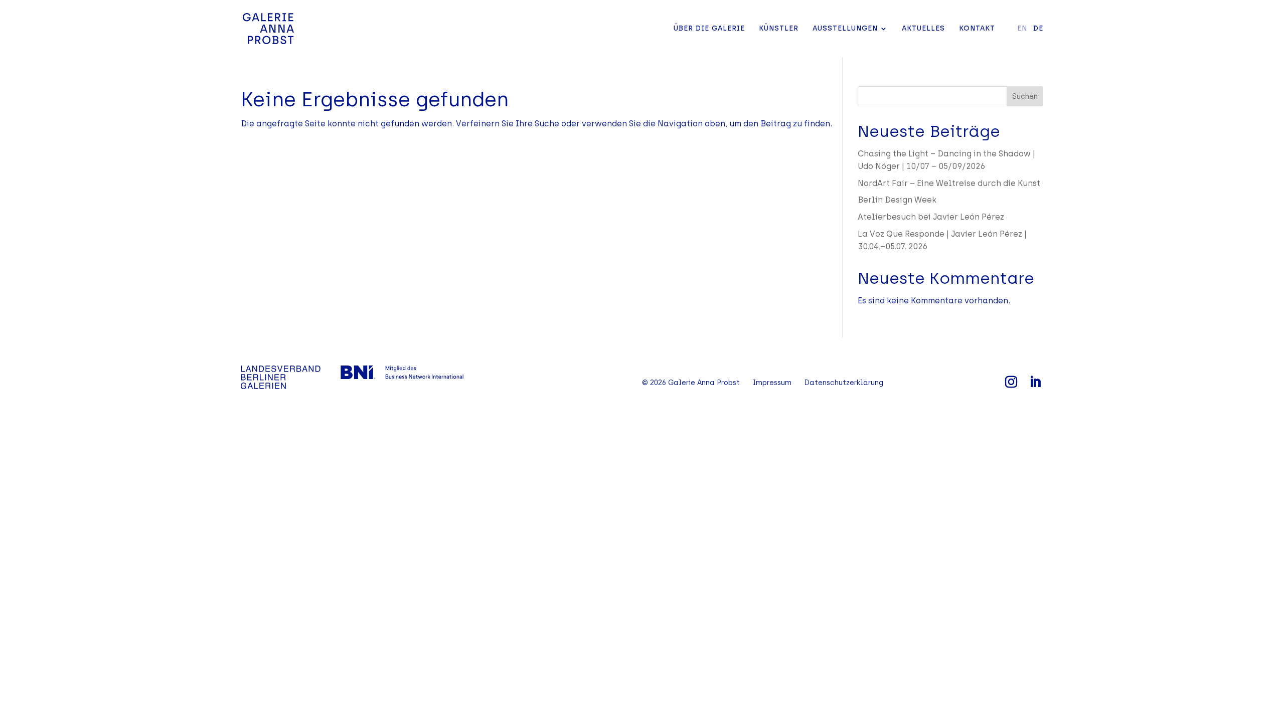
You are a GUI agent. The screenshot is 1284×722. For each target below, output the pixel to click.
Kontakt (977, 29)
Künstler (778, 29)
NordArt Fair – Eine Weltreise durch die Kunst (949, 183)
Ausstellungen (845, 29)
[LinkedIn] (1035, 383)
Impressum (772, 383)
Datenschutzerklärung (844, 383)
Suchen (1025, 96)
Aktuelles (923, 29)
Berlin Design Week (897, 200)
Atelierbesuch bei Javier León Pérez (931, 217)
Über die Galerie (709, 29)
